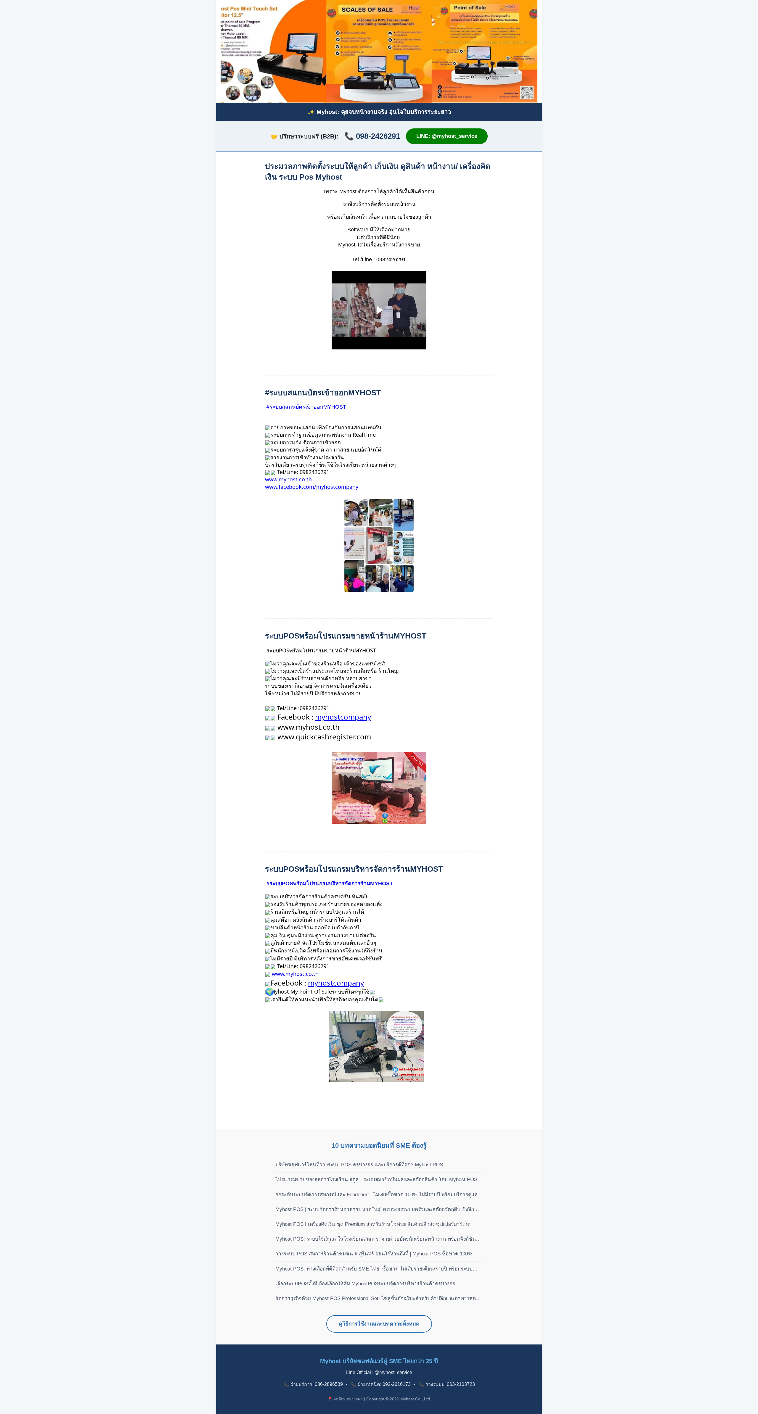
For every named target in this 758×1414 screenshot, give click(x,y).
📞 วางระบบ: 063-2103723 (446, 1384)
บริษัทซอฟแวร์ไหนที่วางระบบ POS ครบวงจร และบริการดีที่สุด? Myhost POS (359, 1165)
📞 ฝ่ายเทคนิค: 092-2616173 (381, 1384)
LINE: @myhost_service (446, 136)
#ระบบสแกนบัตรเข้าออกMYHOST (323, 392)
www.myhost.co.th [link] (295, 973)
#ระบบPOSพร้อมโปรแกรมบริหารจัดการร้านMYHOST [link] (329, 883)
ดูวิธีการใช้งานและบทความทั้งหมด (379, 1324)
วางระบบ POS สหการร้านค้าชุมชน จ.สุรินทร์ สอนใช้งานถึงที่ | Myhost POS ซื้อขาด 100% (373, 1254)
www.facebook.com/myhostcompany (311, 486)
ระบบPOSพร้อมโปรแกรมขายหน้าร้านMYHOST (345, 635)
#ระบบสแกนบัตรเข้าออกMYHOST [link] (306, 407)
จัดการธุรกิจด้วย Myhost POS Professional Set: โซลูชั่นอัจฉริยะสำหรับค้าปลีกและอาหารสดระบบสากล (375, 1299)
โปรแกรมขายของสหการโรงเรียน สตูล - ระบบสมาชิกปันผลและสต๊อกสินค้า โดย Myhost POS (376, 1179)
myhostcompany (343, 717)
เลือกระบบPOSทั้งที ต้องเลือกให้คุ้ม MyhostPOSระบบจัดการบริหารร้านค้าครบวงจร (365, 1283)
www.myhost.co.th (288, 479)
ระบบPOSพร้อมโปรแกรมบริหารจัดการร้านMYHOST (354, 869)
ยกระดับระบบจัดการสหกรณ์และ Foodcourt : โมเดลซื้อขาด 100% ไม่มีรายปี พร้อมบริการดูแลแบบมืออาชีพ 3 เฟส (376, 1195)
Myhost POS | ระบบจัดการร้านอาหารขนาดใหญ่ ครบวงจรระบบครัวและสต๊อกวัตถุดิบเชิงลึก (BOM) (374, 1210)
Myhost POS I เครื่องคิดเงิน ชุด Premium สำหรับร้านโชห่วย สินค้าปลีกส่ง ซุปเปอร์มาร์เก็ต (372, 1224)
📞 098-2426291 (372, 136)
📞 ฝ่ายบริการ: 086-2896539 (313, 1384)
